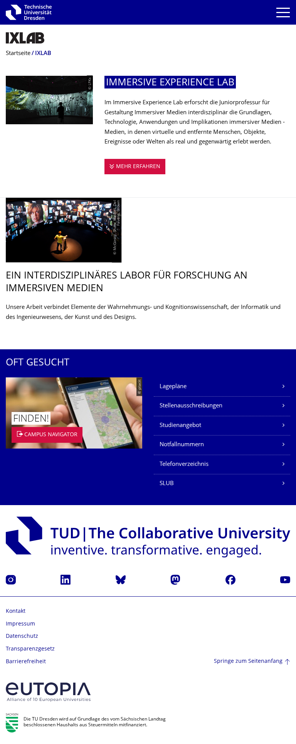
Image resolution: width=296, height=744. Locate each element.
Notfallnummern (182, 445)
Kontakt (15, 611)
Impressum (20, 624)
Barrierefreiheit (26, 661)
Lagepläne (173, 387)
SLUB (167, 484)
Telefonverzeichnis (184, 464)
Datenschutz (22, 636)
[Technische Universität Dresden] (29, 12)
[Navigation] (283, 12)
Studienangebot (180, 426)
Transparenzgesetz (30, 649)
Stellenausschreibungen (191, 406)
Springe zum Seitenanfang (248, 661)
